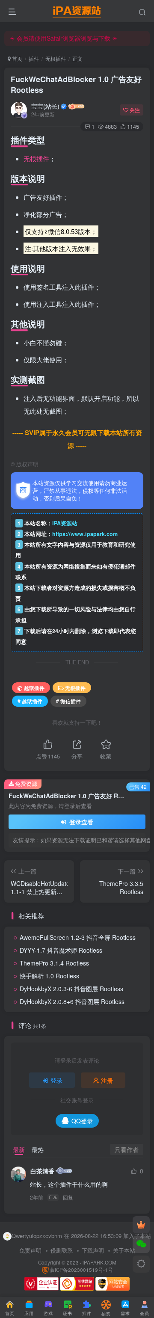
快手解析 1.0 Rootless (49, 975)
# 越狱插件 (30, 701)
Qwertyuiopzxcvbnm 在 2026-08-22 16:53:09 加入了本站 (81, 1236)
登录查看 (80, 821)
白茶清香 (42, 1171)
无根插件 (55, 58)
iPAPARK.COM (99, 1262)
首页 (16, 58)
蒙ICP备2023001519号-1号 (81, 1269)
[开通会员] (141, 1224)
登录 (56, 1080)
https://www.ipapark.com (85, 534)
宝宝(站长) (45, 106)
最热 (38, 1149)
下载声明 (93, 1250)
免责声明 (30, 1250)
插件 (34, 58)
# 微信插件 (68, 701)
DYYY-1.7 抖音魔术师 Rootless (61, 950)
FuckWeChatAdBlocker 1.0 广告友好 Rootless (76, 84)
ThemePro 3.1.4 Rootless (54, 963)
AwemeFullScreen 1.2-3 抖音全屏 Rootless (78, 937)
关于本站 (124, 1250)
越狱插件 (34, 687)
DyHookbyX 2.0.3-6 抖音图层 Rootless (71, 988)
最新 (19, 1149)
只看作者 (127, 1149)
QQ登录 (82, 1121)
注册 (107, 1080)
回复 (68, 1197)
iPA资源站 (64, 523)
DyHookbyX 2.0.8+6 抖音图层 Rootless (72, 1001)
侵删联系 (61, 1250)
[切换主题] (141, 1264)
